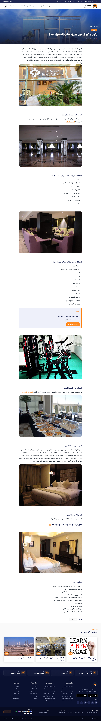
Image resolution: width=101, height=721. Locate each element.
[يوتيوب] (85, 702)
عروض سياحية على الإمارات (49, 691)
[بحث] (5, 6)
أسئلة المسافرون (21, 6)
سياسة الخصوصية (33, 691)
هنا (50, 524)
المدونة (12, 6)
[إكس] (92, 702)
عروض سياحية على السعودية (49, 696)
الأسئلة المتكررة (34, 688)
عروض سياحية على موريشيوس (48, 688)
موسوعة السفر (30, 6)
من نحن (35, 686)
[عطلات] (91, 6)
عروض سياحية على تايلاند (67, 700)
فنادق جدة (94, 30)
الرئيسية (62, 6)
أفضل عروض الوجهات (68, 686)
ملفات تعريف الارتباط (14, 718)
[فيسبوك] (96, 702)
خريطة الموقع (6, 718)
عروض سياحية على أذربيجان (67, 698)
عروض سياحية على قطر (50, 700)
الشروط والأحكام (33, 693)
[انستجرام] (88, 702)
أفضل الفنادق (40, 6)
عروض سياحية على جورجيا (67, 696)
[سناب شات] (78, 702)
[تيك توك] (81, 702)
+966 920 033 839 (7, 1)
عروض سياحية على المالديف (67, 691)
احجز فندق (55, 6)
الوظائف (35, 698)
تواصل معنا (34, 696)
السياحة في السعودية (27, 392)
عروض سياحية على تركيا (50, 686)
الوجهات (48, 6)
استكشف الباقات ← (73, 324)
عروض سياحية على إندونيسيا (67, 693)
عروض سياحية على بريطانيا (49, 693)
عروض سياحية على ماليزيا (67, 688)
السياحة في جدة (70, 122)
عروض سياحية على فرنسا (50, 698)
